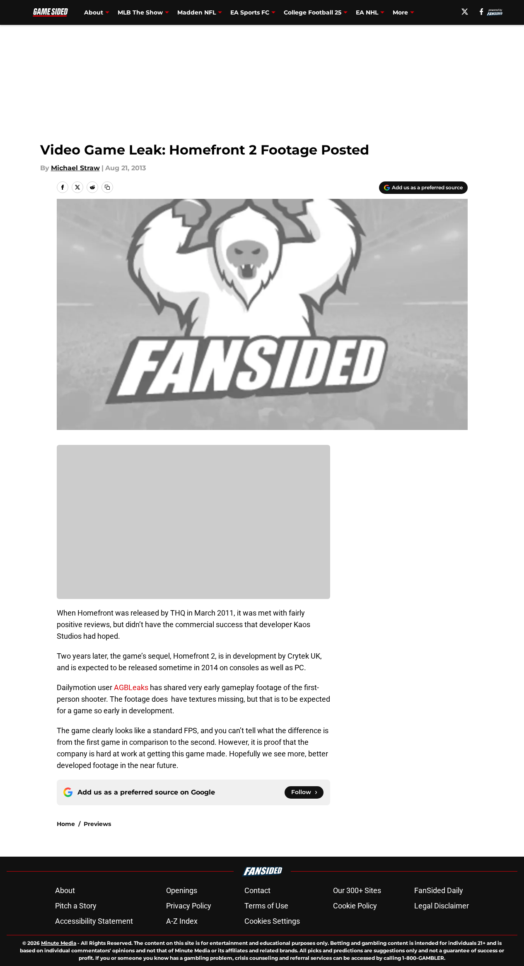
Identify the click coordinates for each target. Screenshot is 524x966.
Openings (181, 890)
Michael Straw (75, 168)
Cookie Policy (355, 905)
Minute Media (58, 943)
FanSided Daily (438, 890)
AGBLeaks (131, 687)
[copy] (107, 187)
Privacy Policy (188, 905)
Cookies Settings (272, 921)
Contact (257, 890)
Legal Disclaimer (441, 905)
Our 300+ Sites (357, 890)
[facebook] (481, 11)
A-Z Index (182, 921)
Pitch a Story (76, 905)
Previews (97, 824)
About (65, 890)
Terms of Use (266, 905)
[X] (464, 11)
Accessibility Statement (94, 921)
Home (66, 824)
